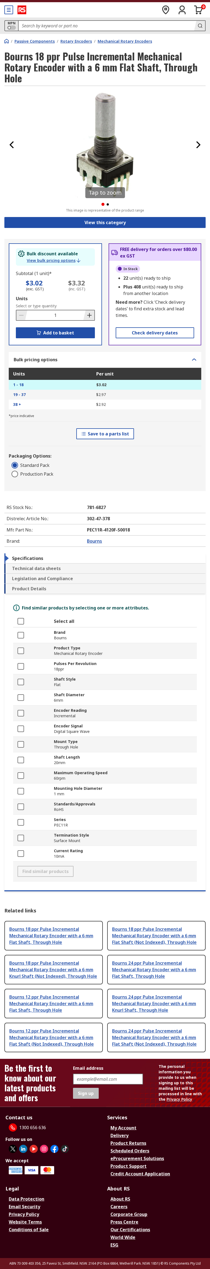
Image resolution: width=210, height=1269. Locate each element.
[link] (53, 260)
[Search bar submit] (199, 26)
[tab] (105, 558)
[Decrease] (21, 315)
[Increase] (88, 315)
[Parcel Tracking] (166, 9)
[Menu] (8, 9)
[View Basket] (198, 9)
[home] (6, 41)
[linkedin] (23, 1149)
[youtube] (34, 1149)
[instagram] (44, 1149)
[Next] (198, 144)
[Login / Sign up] (182, 9)
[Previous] (11, 144)
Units (22, 299)
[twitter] (13, 1149)
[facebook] (54, 1149)
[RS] (22, 9)
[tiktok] (65, 1149)
